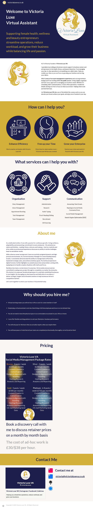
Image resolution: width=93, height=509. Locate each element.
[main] (28, 17)
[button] (3, 506)
